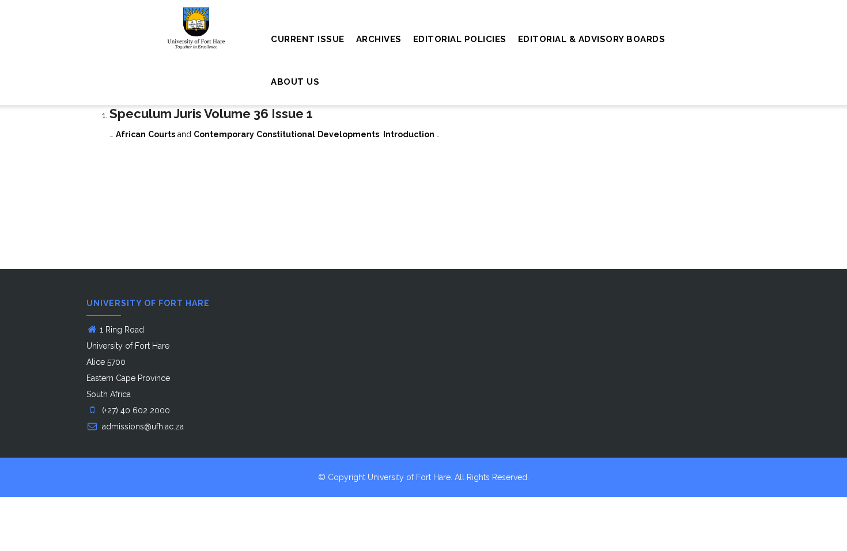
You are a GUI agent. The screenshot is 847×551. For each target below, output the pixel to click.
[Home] (137, 23)
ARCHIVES (379, 39)
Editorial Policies (459, 39)
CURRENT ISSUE (308, 39)
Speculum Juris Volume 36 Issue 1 (211, 113)
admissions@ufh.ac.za (142, 426)
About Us (295, 82)
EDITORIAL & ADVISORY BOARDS (592, 39)
